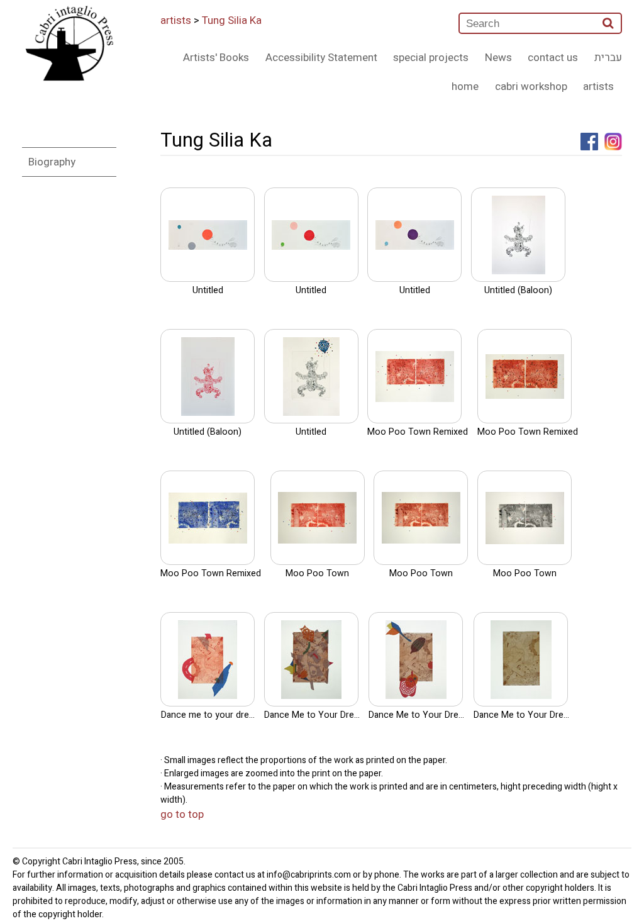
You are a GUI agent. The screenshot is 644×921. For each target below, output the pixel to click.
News (498, 57)
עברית (608, 57)
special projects (431, 57)
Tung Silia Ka (232, 20)
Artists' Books (216, 57)
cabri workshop (531, 86)
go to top (182, 814)
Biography (51, 162)
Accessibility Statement (321, 57)
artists (175, 20)
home (465, 86)
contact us (553, 57)
